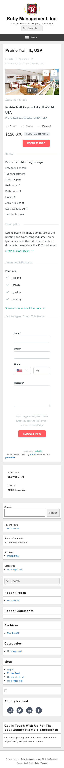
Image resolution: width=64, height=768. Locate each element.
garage (16, 285)
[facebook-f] (39, 710)
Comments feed (15, 677)
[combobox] (22, 370)
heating (17, 299)
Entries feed (13, 673)
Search (8, 507)
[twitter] (21, 710)
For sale (9, 58)
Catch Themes (41, 763)
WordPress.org (14, 680)
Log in (10, 669)
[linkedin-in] (30, 710)
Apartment (24, 58)
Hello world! (13, 528)
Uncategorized (14, 569)
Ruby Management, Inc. (32, 18)
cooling (16, 277)
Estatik (38, 450)
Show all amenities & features (23, 308)
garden (16, 292)
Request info (36, 143)
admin (33, 454)
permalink (10, 457)
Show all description (17, 250)
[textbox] (22, 370)
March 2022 (13, 555)
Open (17, 179)
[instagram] (11, 710)
